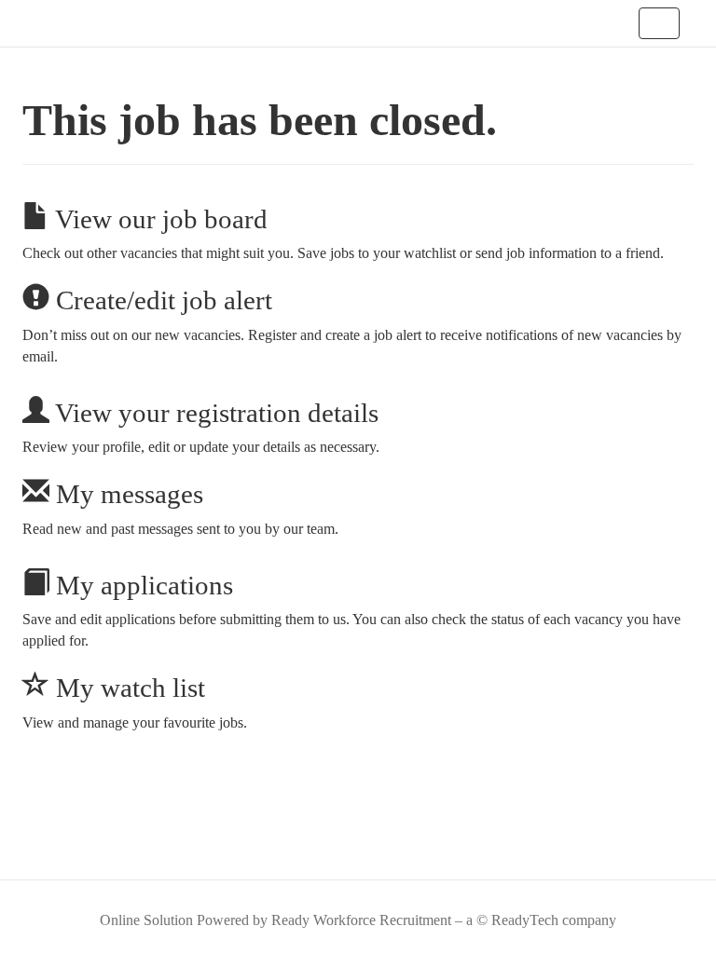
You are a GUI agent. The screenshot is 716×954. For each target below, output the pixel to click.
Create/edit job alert (160, 300)
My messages (126, 494)
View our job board (158, 219)
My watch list (127, 687)
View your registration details (214, 413)
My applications (141, 585)
